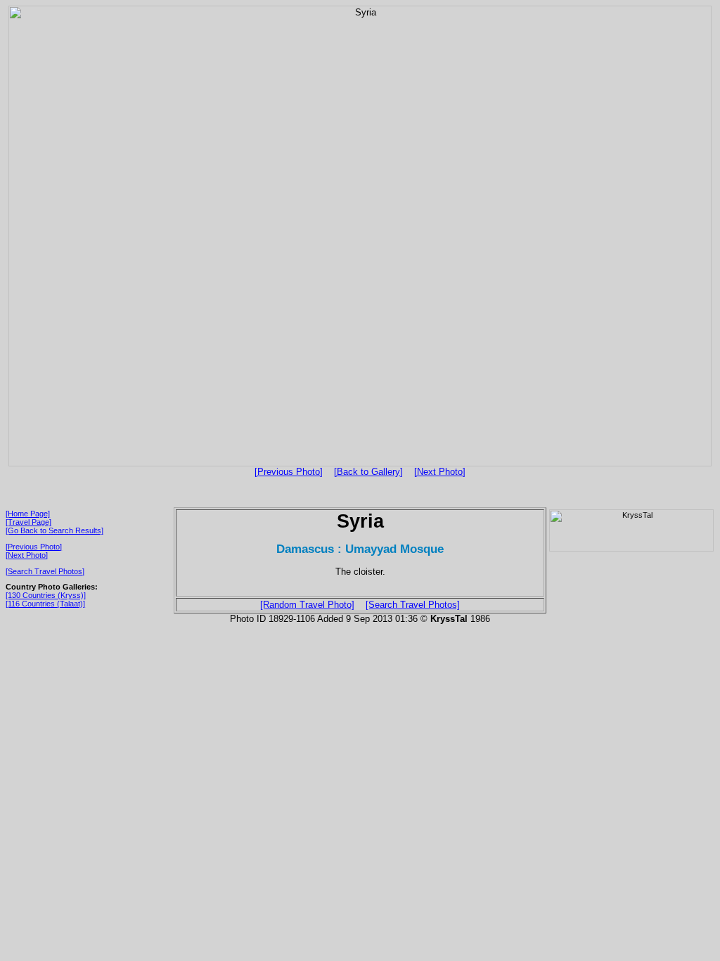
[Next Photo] (439, 471)
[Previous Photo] (289, 471)
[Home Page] (28, 513)
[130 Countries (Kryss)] (46, 595)
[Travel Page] (28, 522)
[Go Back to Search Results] (54, 530)
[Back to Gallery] (368, 471)
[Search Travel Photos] (45, 571)
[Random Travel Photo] (307, 604)
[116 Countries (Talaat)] (45, 603)
